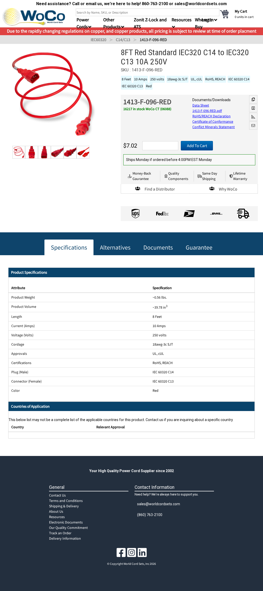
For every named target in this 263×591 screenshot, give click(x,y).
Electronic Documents (66, 522)
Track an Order (60, 533)
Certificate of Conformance (212, 121)
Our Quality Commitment (68, 527)
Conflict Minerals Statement (213, 127)
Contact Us (57, 495)
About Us (56, 511)
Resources (57, 516)
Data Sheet (200, 105)
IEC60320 (98, 39)
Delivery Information (65, 538)
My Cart (241, 11)
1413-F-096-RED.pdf (207, 110)
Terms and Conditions (66, 500)
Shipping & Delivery (64, 506)
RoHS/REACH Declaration (211, 116)
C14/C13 (123, 39)
